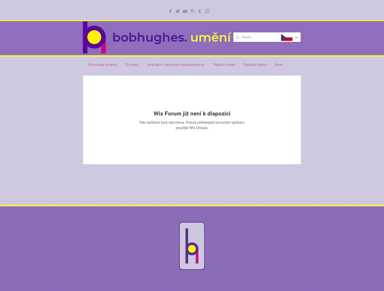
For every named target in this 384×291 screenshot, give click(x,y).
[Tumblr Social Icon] (200, 11)
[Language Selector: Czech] (289, 37)
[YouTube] (185, 11)
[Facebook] (170, 11)
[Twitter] (178, 11)
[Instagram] (207, 11)
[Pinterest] (192, 11)
